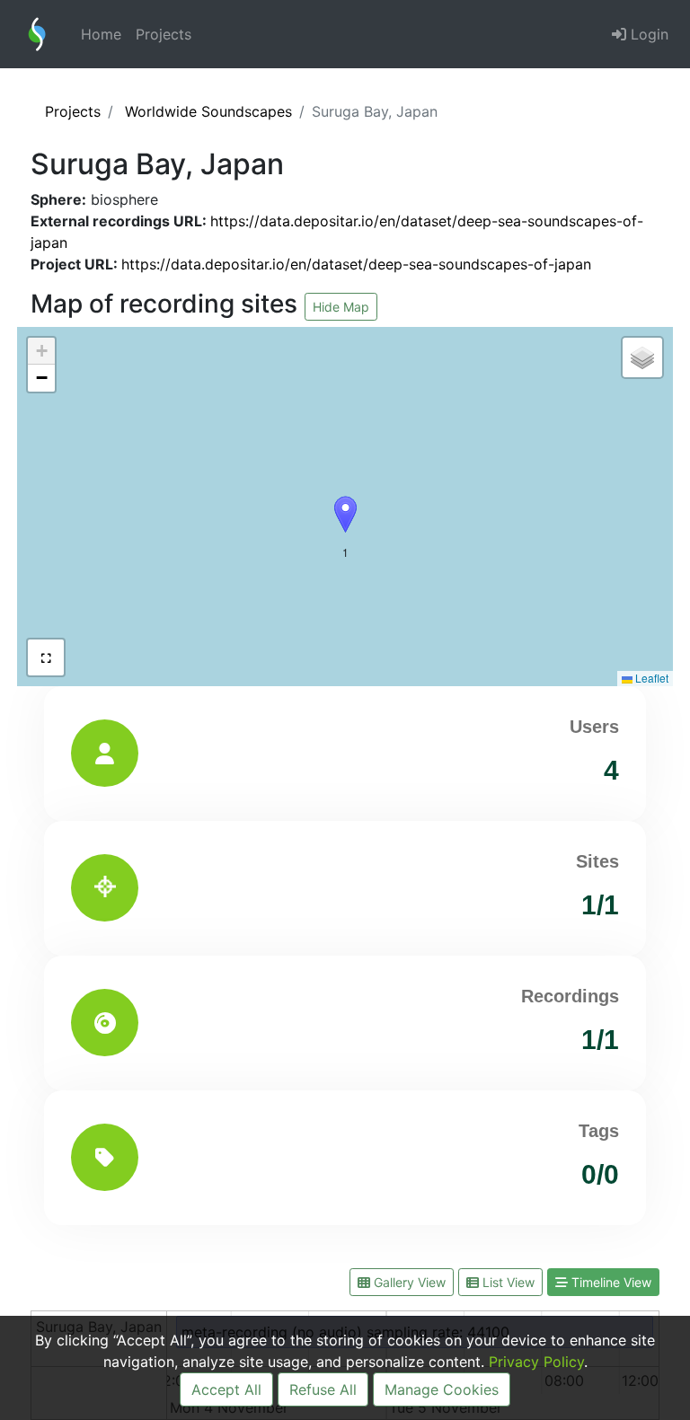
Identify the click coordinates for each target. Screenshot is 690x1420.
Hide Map (341, 306)
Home (101, 34)
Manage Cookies (442, 1389)
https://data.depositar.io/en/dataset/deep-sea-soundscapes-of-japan (356, 264)
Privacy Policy (536, 1362)
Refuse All (323, 1389)
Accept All (226, 1389)
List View (507, 1282)
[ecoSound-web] (36, 34)
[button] (345, 514)
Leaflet (650, 677)
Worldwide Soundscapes (208, 111)
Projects (163, 34)
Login (647, 34)
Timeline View (609, 1282)
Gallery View (408, 1282)
